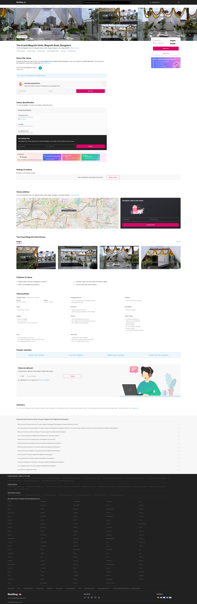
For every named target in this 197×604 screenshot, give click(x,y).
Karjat (74, 520)
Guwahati (10, 568)
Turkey (108, 523)
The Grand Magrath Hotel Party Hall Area (157, 478)
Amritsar (75, 564)
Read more (47, 63)
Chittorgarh (43, 501)
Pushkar (75, 523)
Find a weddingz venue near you (91, 2)
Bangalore (43, 546)
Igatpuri (10, 535)
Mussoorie (43, 535)
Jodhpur (108, 568)
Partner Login (11, 588)
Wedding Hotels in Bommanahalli (21, 489)
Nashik (141, 564)
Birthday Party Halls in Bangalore (158, 355)
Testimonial (69, 6)
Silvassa (10, 542)
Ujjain (9, 583)
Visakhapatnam (110, 564)
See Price (90, 91)
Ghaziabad (109, 549)
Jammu (141, 505)
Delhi (107, 542)
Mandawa (43, 505)
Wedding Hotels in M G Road (89, 486)
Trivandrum (109, 527)
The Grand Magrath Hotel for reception (91, 478)
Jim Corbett (76, 501)
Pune (107, 546)
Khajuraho (75, 538)
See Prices (166, 48)
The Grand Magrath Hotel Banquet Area (112, 478)
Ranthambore (11, 538)
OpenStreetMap (111, 227)
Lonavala (108, 531)
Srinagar (141, 516)
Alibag (42, 520)
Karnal (42, 572)
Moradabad (44, 542)
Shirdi (42, 538)
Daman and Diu (110, 583)
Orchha (141, 512)
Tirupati (141, 509)
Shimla (42, 579)
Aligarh (42, 509)
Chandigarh (11, 553)
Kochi (9, 572)
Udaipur (10, 557)
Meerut (75, 568)
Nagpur (42, 553)
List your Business (70, 588)
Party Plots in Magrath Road (101, 495)
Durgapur (75, 509)
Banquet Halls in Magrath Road (65, 495)
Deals (60, 6)
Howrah (75, 572)
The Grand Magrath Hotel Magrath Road (31, 478)
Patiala (141, 520)
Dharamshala (109, 509)
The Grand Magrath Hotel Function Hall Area (134, 478)
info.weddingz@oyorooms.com (17, 598)
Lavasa (108, 512)
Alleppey (75, 531)
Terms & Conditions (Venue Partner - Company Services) (126, 588)
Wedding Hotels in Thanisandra (139, 486)
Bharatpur (43, 527)
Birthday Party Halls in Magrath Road (83, 495)
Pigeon (105, 227)
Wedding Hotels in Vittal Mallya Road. (35, 486)
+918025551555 (19, 69)
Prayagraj (141, 572)
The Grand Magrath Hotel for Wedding (71, 478)
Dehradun (108, 572)
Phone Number (31, 376)
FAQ (19, 588)
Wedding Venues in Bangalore (116, 355)
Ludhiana (10, 560)
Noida (140, 557)
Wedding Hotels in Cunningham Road (106, 486)
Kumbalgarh (11, 512)
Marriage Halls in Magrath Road (33, 495)
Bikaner (43, 531)
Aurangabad (44, 583)
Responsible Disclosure (103, 588)
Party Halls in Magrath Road (49, 495)
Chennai (75, 546)
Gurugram (75, 560)
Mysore (75, 527)
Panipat (75, 583)
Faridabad (109, 560)
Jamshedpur (109, 516)
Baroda (42, 560)
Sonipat (141, 538)
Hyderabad (142, 542)
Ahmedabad (76, 549)
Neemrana (142, 531)
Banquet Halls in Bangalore (37, 355)
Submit (90, 146)
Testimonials (59, 588)
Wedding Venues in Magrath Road (16, 495)
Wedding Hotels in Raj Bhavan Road (71, 486)
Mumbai (75, 542)
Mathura (10, 505)
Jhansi (75, 535)
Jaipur (140, 546)
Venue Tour (166, 53)
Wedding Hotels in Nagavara (124, 486)
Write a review (113, 177)
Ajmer (9, 516)
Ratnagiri (10, 520)
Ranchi (141, 568)
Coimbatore (11, 579)
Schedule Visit (150, 224)
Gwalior (108, 575)
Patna (74, 553)
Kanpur (75, 557)
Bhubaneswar (11, 564)
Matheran (43, 516)
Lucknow (10, 549)
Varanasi (43, 564)
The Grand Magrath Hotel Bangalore (51, 478)
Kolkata (10, 546)
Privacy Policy (40, 588)
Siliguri (75, 579)
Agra (42, 557)
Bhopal (141, 560)
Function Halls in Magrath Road (116, 495)
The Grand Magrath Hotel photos (31, 480)
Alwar (9, 509)
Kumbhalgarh (142, 523)
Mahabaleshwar (110, 538)
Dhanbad (75, 512)
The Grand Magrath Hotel (14, 478)
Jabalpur (141, 575)
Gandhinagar (109, 579)
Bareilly (43, 512)
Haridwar (141, 535)
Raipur (9, 575)
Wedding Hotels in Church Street (53, 486)
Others (141, 527)
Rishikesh (109, 535)
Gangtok (108, 520)
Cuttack (141, 579)
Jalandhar (75, 575)
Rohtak (9, 501)
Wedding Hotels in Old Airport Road (16, 486)
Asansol (10, 527)
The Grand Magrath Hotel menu (65, 480)
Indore (42, 549)
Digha (107, 505)
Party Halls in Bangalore (76, 355)
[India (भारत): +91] (22, 376)
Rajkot (42, 575)
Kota (140, 501)
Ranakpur (43, 523)
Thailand (10, 523)
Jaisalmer (109, 501)
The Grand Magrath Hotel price (48, 480)
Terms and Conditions (44, 380)
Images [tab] (19, 242)
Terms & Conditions (28, 588)
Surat (107, 557)
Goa (140, 549)
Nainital (75, 516)
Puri (107, 553)
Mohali (9, 531)
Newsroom (49, 588)
